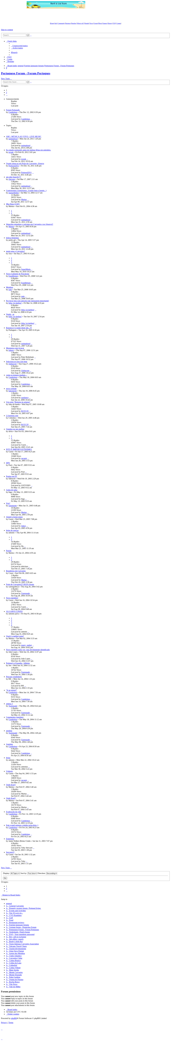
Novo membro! (12, 598)
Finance (104, 23)
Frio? (8, 503)
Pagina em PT (11, 476)
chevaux (12, 179)
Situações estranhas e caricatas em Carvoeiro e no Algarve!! (29, 224)
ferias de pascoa (12, 530)
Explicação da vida (13, 812)
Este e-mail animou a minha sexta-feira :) (22, 825)
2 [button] (6, 92)
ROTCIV (25, 411)
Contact (118, 23)
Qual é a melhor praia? (15, 636)
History (110, 23)
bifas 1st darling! (15, 303)
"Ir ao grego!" (11, 690)
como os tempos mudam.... (16, 375)
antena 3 (9, 704)
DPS (8, 463)
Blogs (100, 23)
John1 (23, 526)
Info (55, 23)
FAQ (114, 23)
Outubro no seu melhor (15, 429)
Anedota (9, 744)
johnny (11, 350)
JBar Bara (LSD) (13, 204)
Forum (96, 23)
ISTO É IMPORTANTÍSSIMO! (19, 449)
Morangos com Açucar (15, 348)
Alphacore (12, 364)
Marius (24, 199)
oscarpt (24, 458)
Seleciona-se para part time (16, 362)
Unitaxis (9, 771)
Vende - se (10, 314)
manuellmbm (14, 193)
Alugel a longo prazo (14, 517)
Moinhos (9, 287)
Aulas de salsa (11, 490)
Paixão (8, 551)
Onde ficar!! (11, 785)
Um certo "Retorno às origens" (18, 402)
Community (61, 23)
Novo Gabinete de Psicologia (17, 274)
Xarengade (25, 593)
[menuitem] (19, 46)
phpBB (14, 1018)
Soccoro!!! (10, 852)
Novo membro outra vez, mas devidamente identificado (28, 650)
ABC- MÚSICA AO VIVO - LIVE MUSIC (23, 136)
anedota (9, 731)
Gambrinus (13, 112)
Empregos (10, 839)
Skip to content (7, 30)
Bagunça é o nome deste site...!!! (19, 328)
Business (68, 23)
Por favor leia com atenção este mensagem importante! (27, 301)
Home (52, 23)
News (91, 23)
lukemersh (13, 391)
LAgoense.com (12, 416)
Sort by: (24, 873)
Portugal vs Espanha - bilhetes (18, 663)
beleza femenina (12, 238)
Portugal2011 (14, 166)
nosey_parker (26, 645)
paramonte (13, 506)
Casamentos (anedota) (14, 717)
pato (10, 289)
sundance (25, 398)
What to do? (80, 23)
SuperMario (26, 269)
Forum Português (13, 110)
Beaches (73, 23)
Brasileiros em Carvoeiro (16, 571)
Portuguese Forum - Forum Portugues (25, 73)
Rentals (86, 23)
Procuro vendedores (14, 677)
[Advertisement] (115, 5)
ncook (11, 152)
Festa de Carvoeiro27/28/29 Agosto (20, 584)
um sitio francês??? (13, 177)
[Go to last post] (31, 119)
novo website (11, 389)
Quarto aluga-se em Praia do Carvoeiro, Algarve (25, 163)
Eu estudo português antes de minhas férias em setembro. (28, 150)
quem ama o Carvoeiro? (15, 251)
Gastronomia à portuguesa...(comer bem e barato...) (26, 190)
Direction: (42, 873)
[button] (7, 95)
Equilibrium (13, 276)
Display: (6, 873)
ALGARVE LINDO (14, 611)
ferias (8, 758)
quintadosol (13, 139)
